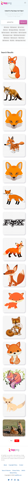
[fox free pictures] (14, 249)
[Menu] (25, 2)
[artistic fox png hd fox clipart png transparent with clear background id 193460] (14, 197)
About (5, 465)
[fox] (14, 119)
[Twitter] (8, 480)
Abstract (7, 37)
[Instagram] (15, 480)
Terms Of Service (6, 470)
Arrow (6, 30)
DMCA (23, 470)
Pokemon (6, 40)
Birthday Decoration (20, 35)
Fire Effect (14, 32)
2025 (12, 40)
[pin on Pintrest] (23, 58)
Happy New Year (21, 40)
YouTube (21, 27)
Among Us (14, 37)
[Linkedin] (18, 480)
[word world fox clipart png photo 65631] (14, 145)
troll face (22, 37)
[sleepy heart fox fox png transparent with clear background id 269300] (14, 379)
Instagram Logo (8, 35)
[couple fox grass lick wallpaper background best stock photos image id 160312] (14, 427)
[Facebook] (11, 480)
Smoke (7, 27)
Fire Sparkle (23, 32)
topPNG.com (18, 475)
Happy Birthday (14, 30)
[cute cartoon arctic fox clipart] (14, 301)
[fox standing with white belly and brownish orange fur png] (14, 93)
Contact (21, 465)
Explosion (14, 27)
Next (17, 440)
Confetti (23, 30)
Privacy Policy (16, 470)
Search (24, 22)
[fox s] (14, 171)
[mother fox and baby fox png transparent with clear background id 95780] (14, 327)
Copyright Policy (13, 465)
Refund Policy (13, 472)
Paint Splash (6, 32)
